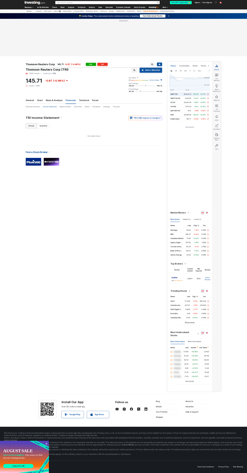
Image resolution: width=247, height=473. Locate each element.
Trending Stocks (178, 291)
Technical (84, 100)
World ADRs (67, 11)
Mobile (159, 406)
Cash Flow (78, 107)
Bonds (195, 66)
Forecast (116, 107)
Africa (139, 11)
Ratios (87, 107)
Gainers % (187, 219)
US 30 (172, 102)
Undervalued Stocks (167, 11)
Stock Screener (139, 7)
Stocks (29, 11)
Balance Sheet (65, 107)
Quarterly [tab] (43, 126)
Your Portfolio (161, 412)
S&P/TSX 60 (175, 98)
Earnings (106, 107)
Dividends (96, 107)
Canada (39, 11)
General (30, 100)
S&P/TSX (174, 94)
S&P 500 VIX (175, 111)
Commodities (184, 66)
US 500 (173, 106)
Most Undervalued (177, 341)
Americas (103, 11)
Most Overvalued (194, 341)
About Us (189, 401)
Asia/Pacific (131, 11)
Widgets (159, 417)
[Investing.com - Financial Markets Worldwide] (35, 2)
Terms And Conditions (205, 467)
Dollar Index (175, 119)
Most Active (175, 219)
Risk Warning (238, 467)
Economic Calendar (123, 7)
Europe (111, 11)
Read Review (207, 279)
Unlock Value (154, 80)
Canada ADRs (79, 11)
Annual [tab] (31, 126)
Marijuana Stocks (92, 11)
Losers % (197, 219)
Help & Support (192, 412)
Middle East (120, 11)
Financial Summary (33, 107)
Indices (173, 66)
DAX (172, 115)
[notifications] (215, 2)
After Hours (48, 11)
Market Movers (178, 212)
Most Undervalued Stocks (179, 334)
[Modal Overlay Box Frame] (24, 457)
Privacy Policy (223, 467)
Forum (95, 100)
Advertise (190, 406)
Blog (158, 401)
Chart (40, 100)
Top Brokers (176, 263)
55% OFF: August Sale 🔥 (180, 2)
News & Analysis (54, 100)
